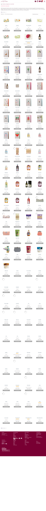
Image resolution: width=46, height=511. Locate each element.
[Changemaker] (4, 1)
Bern (25, 443)
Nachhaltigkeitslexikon (38, 433)
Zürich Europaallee (38, 443)
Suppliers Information (38, 434)
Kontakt (14, 444)
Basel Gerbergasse (27, 442)
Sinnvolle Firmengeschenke (39, 437)
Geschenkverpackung (38, 436)
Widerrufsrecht (26, 434)
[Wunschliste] (40, 1)
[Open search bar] (35, 1)
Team (14, 442)
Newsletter (3, 442)
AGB (25, 433)
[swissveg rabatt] (27, 438)
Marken (14, 443)
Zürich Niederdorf (38, 442)
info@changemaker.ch (4, 433)
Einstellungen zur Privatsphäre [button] (28, 437)
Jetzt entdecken (6, 30)
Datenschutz (26, 436)
